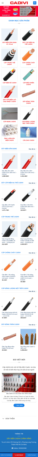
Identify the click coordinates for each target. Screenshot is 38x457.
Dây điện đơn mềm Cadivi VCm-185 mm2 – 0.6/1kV (9, 172)
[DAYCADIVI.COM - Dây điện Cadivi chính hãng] (19, 3)
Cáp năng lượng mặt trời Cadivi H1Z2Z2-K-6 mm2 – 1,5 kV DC (9, 314)
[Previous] (2, 164)
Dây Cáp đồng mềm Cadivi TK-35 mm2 (8, 347)
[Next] (36, 164)
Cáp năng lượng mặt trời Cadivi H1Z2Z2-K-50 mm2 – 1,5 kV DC (28, 314)
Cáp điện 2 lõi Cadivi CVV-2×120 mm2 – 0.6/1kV (8, 206)
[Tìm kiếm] (34, 2)
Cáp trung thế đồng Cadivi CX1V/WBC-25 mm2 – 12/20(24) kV (8, 240)
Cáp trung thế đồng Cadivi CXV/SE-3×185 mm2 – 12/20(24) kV (27, 240)
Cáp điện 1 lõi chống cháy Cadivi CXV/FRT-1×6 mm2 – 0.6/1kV (9, 276)
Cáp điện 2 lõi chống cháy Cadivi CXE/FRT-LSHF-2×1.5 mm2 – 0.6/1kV (27, 277)
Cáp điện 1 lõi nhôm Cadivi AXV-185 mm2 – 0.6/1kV (27, 206)
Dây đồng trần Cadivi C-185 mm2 (27, 347)
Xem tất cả (32, 149)
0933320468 (22, 448)
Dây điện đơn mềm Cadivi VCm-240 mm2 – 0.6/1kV (27, 172)
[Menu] (2, 2)
